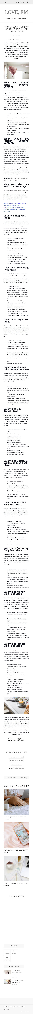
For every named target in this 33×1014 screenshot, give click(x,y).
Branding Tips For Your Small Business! (18, 981)
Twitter (14, 953)
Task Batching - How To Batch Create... (15, 884)
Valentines (21, 768)
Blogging (16, 768)
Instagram (7, 960)
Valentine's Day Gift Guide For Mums (16, 179)
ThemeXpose (17, 1006)
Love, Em (16, 12)
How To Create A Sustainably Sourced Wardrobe (17, 973)
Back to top (24, 1012)
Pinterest (7, 953)
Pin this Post (17, 764)
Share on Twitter (17, 760)
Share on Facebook (17, 757)
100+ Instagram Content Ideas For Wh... (15, 851)
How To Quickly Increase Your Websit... (15, 818)
